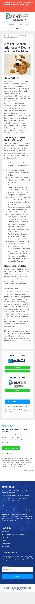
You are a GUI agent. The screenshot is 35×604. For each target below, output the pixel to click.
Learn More (17, 367)
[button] (17, 28)
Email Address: (6, 566)
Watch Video (17, 371)
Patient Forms (5, 532)
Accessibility (5, 546)
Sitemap (4, 540)
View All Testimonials (11, 448)
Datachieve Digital (17, 589)
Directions (11, 24)
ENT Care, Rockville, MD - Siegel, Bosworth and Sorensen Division (17, 17)
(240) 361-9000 (23, 24)
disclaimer (14, 509)
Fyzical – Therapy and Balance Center (16, 406)
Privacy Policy (6, 543)
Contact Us (5, 537)
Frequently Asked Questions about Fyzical (13, 534)
